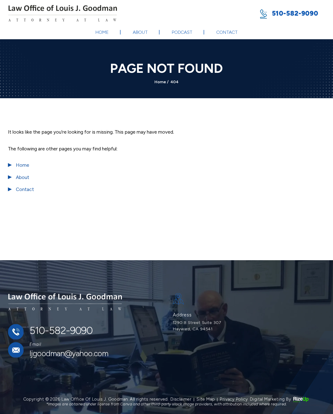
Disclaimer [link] (180, 399)
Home (102, 32)
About (140, 32)
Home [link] (22, 165)
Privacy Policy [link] (234, 399)
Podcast (182, 32)
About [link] (22, 177)
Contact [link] (25, 189)
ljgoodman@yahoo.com (68, 353)
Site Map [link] (205, 399)
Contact (227, 32)
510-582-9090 (295, 13)
